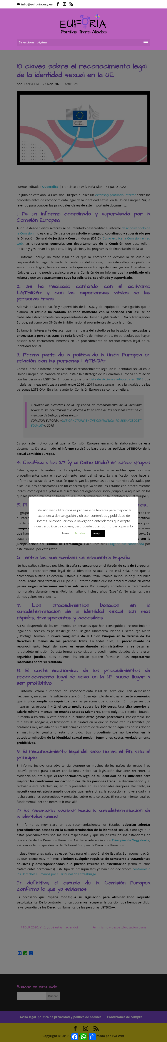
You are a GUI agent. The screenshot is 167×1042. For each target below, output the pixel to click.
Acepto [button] (97, 533)
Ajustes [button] (80, 533)
